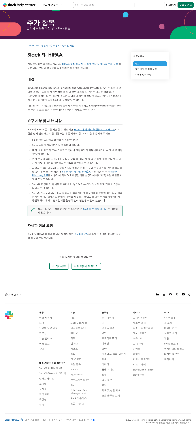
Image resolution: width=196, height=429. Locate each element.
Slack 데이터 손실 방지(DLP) (77, 171)
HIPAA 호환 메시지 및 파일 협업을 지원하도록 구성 (90, 64)
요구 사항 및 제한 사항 (146, 69)
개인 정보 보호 (32, 419)
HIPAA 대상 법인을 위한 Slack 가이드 (94, 129)
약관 (44, 419)
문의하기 (171, 5)
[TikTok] (189, 295)
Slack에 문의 (81, 234)
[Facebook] (170, 295)
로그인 (156, 5)
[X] (176, 295)
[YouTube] (183, 295)
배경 (137, 63)
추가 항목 (55, 45)
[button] (58, 266)
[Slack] (9, 359)
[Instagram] (164, 295)
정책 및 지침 (68, 45)
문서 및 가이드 (51, 5)
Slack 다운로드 (12, 419)
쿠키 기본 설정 (56, 419)
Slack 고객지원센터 (38, 45)
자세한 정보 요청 (143, 74)
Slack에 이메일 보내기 (95, 208)
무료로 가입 (185, 5)
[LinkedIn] (157, 295)
